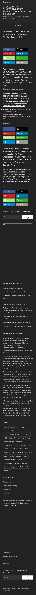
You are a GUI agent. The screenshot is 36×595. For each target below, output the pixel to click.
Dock (5, 434)
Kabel (28, 438)
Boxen (14, 431)
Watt (21, 467)
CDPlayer (22, 431)
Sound (12, 456)
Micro (16, 445)
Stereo (20, 460)
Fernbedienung (14, 434)
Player (6, 452)
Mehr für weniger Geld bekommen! (14, 292)
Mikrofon (23, 445)
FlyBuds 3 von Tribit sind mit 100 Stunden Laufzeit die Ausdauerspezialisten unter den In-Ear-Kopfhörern (17, 310)
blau (23, 427)
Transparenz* (7, 482)
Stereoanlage (8, 463)
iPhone (16, 438)
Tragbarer (14, 467)
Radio (12, 452)
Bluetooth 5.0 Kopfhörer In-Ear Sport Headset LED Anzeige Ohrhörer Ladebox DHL (16, 34)
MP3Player (7, 449)
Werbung (6, 493)
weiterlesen (6, 123)
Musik (15, 449)
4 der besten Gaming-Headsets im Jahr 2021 (17, 322)
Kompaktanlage (9, 442)
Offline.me (6, 505)
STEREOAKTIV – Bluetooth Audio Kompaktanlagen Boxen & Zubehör (17, 10)
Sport (25, 456)
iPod (22, 438)
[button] (9, 49)
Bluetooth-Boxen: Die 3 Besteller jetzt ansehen (17, 326)
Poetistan (13, 505)
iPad (10, 438)
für (22, 434)
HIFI (5, 438)
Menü (19, 25)
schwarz (28, 452)
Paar (21, 449)
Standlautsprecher (9, 460)
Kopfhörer (19, 442)
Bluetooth (7, 431)
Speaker (19, 456)
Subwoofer (25, 463)
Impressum (6, 489)
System (6, 467)
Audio (12, 427)
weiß (26, 467)
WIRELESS (7, 470)
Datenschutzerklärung (10, 486)
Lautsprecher (8, 445)
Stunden (17, 463)
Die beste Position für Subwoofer (13, 288)
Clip (28, 431)
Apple (5, 427)
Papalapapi (13, 503)
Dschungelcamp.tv (24, 503)
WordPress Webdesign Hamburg (13, 501)
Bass (17, 427)
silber (5, 456)
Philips (27, 449)
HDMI (27, 434)
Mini (30, 445)
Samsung (20, 452)
